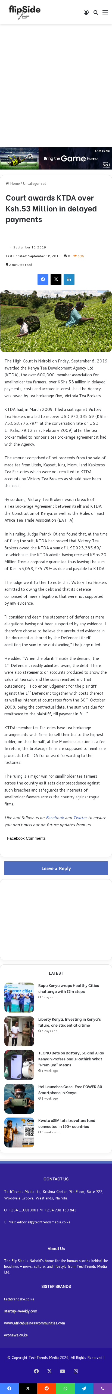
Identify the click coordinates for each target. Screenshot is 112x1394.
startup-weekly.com (20, 1311)
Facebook (55, 817)
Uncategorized (34, 183)
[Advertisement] (56, 86)
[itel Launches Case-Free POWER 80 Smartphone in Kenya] (19, 1099)
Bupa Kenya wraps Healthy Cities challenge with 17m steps (68, 988)
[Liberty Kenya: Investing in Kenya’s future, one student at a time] (19, 1031)
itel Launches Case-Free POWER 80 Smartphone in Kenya (70, 1089)
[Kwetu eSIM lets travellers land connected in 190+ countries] (19, 1132)
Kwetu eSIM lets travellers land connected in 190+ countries (66, 1123)
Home (14, 183)
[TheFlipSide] (23, 12)
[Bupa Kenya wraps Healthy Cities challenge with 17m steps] (19, 998)
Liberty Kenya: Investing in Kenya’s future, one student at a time (69, 1022)
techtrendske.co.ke (19, 1299)
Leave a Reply (56, 868)
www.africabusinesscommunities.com (34, 1323)
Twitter (80, 817)
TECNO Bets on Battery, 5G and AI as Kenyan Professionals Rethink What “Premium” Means (71, 1058)
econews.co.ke (16, 1335)
